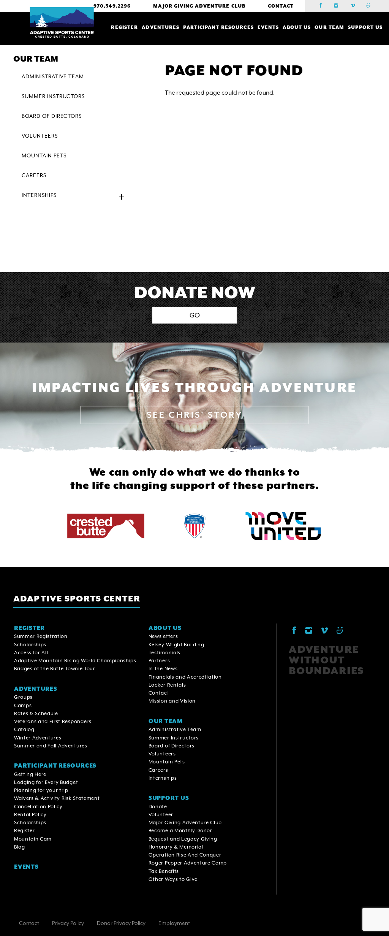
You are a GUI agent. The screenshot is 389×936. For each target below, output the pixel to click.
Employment (174, 923)
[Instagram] (338, 6)
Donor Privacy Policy (121, 923)
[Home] (62, 22)
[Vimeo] (355, 6)
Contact (280, 6)
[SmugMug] (370, 6)
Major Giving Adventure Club (199, 6)
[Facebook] (322, 6)
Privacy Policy (68, 923)
